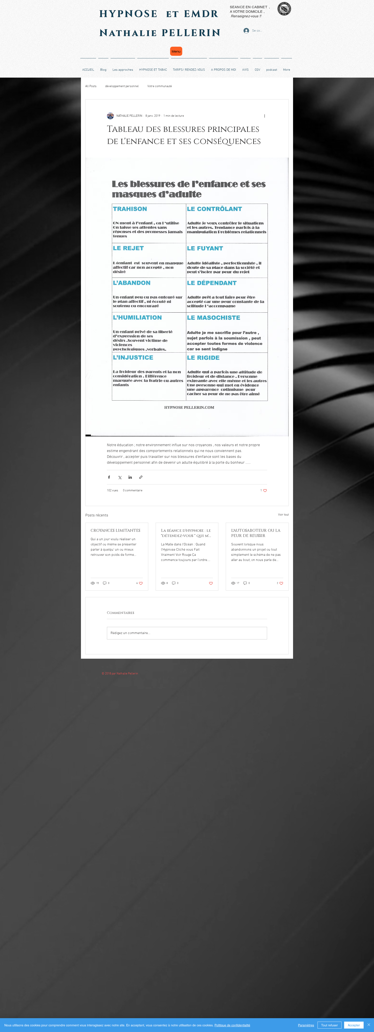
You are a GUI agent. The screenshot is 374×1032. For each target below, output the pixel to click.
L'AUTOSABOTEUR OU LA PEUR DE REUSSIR (255, 533)
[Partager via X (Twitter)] (120, 477)
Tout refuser (329, 1025)
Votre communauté (159, 86)
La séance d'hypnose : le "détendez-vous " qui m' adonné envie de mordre (186, 533)
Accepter (354, 1025)
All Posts (91, 86)
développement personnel (122, 86)
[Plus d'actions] (264, 115)
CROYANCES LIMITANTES (115, 530)
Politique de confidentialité (232, 1025)
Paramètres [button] (306, 1025)
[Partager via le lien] (141, 477)
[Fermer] (368, 1025)
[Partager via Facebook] (109, 477)
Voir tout (283, 515)
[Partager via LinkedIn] (130, 477)
